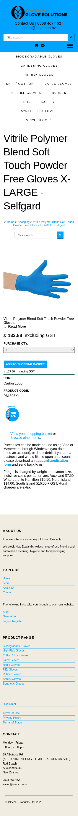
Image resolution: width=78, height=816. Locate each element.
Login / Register (13, 621)
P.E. (27, 102)
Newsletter (9, 616)
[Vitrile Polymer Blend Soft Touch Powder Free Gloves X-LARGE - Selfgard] (39, 313)
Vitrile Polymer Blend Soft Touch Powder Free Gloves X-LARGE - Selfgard (43, 223)
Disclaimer (9, 704)
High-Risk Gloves (14, 650)
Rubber (59, 92)
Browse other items (25, 437)
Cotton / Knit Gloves (15, 655)
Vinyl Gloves (39, 120)
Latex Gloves (58, 83)
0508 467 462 (49, 23)
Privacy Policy (12, 717)
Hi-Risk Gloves (39, 74)
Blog (5, 611)
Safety (48, 102)
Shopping (23, 222)
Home (10, 222)
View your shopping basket (31, 434)
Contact (8, 592)
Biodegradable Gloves (39, 56)
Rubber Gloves (12, 674)
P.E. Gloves (10, 669)
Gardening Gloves (39, 65)
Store (6, 583)
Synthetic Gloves (39, 111)
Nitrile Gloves (26, 92)
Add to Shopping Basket (25, 364)
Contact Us (24, 23)
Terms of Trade (12, 722)
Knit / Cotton (20, 83)
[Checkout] (43, 46)
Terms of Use (11, 713)
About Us (9, 587)
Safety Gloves (12, 678)
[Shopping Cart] (37, 46)
